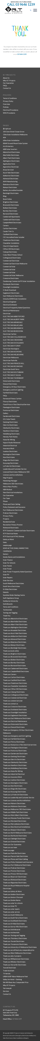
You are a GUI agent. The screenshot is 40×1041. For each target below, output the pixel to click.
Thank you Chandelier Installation (15, 686)
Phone (5, 501)
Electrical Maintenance (11, 311)
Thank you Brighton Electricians (14, 654)
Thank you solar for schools (13, 903)
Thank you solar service (11, 912)
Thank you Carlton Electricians (14, 677)
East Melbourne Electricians (13, 296)
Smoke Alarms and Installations (14, 557)
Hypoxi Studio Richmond (11, 443)
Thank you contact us (10, 704)
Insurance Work (8, 448)
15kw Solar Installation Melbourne (15, 134)
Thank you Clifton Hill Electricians (15, 689)
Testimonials (7, 610)
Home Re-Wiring (9, 440)
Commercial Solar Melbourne (13, 275)
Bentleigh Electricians (11, 193)
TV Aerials (6, 974)
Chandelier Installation (11, 243)
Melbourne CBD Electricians (13, 484)
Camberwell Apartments (11, 217)
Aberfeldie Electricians (11, 155)
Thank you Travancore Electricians (15, 944)
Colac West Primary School (12, 255)
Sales (5, 542)
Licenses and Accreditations (13, 475)
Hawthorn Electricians (11, 431)
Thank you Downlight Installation (15, 712)
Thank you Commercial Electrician (15, 698)
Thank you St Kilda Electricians (14, 924)
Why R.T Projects (9, 80)
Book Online (7, 199)
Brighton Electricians (10, 202)
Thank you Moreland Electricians (14, 821)
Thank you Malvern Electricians (14, 803)
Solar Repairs (7, 577)
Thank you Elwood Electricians (14, 727)
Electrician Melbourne (11, 357)
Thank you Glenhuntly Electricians (15, 762)
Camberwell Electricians (11, 220)
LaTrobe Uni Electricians (11, 466)
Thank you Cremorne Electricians (14, 707)
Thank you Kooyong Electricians (14, 792)
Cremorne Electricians (11, 278)
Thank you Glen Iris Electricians (14, 759)
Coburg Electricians (10, 252)
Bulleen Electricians (10, 208)
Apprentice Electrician (11, 167)
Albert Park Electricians (11, 158)
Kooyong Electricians (10, 463)
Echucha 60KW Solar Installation (14, 299)
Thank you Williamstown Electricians (16, 959)
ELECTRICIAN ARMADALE (13, 322)
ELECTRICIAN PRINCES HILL (13, 363)
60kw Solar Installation (11, 140)
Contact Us (7, 88)
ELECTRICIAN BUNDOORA (13, 331)
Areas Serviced (8, 170)
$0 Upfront (7, 129)
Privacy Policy (8, 101)
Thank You (6, 616)
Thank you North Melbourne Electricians (17, 833)
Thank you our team (10, 847)
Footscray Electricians (11, 410)
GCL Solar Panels (9, 419)
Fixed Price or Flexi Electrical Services (16, 404)
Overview (6, 104)
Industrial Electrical (10, 445)
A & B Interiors (8, 146)
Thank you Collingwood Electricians (15, 695)
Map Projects (8, 478)
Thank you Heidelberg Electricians (15, 768)
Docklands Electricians (11, 284)
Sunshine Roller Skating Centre (14, 595)
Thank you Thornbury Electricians (15, 938)
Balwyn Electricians (10, 187)
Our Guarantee (8, 83)
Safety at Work (8, 539)
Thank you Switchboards (11, 930)
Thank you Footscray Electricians (15, 751)
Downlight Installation (11, 287)
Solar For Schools (9, 563)
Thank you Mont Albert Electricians (15, 815)
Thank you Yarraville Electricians (14, 965)
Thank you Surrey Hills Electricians (15, 927)
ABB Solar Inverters (10, 149)
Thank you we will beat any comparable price (18, 950)
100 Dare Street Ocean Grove (13, 132)
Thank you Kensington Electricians (15, 783)
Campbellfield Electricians (12, 222)
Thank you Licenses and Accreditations (16, 800)
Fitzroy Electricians (10, 401)
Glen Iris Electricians (10, 425)
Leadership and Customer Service (14, 469)
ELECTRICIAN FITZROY (11, 346)
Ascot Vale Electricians (11, 173)
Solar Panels (7, 566)
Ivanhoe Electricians (10, 451)
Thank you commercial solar (13, 701)
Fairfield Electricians (10, 393)
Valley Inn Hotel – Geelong (12, 979)
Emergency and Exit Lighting (13, 390)
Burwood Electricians (10, 214)
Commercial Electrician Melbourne (15, 264)
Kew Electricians (9, 457)
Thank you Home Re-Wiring (13, 771)
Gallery (5, 413)
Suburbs (6, 592)
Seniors (5, 554)
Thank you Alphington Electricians (15, 627)
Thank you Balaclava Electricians (14, 642)
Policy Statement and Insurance (14, 507)
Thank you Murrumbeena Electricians (16, 824)
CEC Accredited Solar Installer (13, 237)
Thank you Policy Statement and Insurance (18, 862)
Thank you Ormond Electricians (14, 841)
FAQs (5, 85)
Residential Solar (9, 522)
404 (4, 137)
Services (6, 991)
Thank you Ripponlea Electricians (14, 883)
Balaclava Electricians (11, 184)
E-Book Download (9, 290)
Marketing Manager (10, 481)
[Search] (29, 10)
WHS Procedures (9, 113)
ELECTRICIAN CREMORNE (13, 340)
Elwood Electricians (10, 384)
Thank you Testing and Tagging (14, 935)
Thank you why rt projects (12, 956)
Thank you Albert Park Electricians (15, 624)
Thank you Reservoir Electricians (14, 877)
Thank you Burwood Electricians (14, 665)
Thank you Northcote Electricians (15, 836)
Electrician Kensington (11, 349)
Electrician (7, 313)
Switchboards (8, 604)
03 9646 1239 (17, 1019)
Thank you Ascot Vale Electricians (15, 633)
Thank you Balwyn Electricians (14, 645)
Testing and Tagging (10, 613)
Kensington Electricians (11, 454)
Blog (4, 196)
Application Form (9, 164)
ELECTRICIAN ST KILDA (12, 375)
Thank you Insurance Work (12, 777)
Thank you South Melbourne (13, 915)
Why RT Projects (9, 985)
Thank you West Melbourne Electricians (17, 953)
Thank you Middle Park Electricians (15, 812)
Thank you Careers (9, 674)
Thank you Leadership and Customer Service (18, 797)
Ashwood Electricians (10, 178)
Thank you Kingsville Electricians (14, 789)
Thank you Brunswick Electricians (15, 657)
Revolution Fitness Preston (13, 525)
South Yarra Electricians (11, 586)
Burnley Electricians (10, 211)
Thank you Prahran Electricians (14, 868)
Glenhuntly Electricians (11, 428)
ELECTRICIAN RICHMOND (13, 366)
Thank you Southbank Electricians (15, 921)
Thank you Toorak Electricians (13, 941)
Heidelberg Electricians (11, 434)
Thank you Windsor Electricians (14, 962)
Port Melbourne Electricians (13, 510)
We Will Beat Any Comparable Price (15, 982)
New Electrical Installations (13, 492)
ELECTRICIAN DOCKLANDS (13, 343)
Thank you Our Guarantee (12, 844)
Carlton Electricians (10, 228)
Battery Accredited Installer (13, 190)
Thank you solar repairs (11, 909)
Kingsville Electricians (11, 460)
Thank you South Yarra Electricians (15, 918)
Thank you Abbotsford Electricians (15, 619)
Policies (6, 107)
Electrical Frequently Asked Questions (16, 308)
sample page (7, 545)
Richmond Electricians (11, 528)
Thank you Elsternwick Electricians (15, 724)
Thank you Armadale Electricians (14, 630)
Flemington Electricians (11, 407)
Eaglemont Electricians (11, 293)
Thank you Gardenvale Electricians (15, 753)
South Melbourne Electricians (13, 583)
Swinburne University (10, 601)
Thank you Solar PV (10, 906)
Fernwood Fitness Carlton (12, 399)
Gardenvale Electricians (11, 416)
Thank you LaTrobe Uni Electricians (15, 795)
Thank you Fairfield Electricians (14, 739)
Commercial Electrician (11, 261)
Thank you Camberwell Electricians (15, 668)
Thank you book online (11, 651)
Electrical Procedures (10, 110)
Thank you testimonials (11, 932)
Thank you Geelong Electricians (14, 756)
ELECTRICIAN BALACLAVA (13, 325)
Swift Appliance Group (11, 598)
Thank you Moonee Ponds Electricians (16, 818)
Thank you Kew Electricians (12, 786)
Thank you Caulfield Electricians (14, 680)
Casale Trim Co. (8, 231)
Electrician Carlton (9, 334)
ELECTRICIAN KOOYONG (12, 352)
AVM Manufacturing (10, 181)
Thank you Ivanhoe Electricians (14, 780)
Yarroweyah (7, 988)
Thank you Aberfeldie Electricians (15, 621)
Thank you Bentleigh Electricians (14, 648)
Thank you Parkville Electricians (14, 853)
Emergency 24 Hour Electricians (14, 387)
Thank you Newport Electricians (14, 830)
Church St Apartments (10, 246)
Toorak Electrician (9, 968)
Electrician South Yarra (11, 369)
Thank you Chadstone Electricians (15, 683)
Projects (6, 519)
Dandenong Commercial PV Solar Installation (19, 281)
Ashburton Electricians (11, 176)
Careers (6, 225)
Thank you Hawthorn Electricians (14, 765)
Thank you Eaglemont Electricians (15, 715)
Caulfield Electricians (10, 234)
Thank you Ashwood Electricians (14, 639)
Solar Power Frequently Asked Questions (17, 572)
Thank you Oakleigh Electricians (14, 839)
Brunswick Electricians (11, 205)
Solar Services (8, 580)
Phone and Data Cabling (11, 504)
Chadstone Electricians (11, 240)
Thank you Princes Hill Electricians (15, 874)
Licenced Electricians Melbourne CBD (16, 472)
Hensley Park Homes (10, 437)
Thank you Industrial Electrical (14, 774)
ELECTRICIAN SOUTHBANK (13, 372)
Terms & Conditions (10, 98)
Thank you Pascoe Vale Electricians (15, 856)
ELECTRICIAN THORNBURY (13, 378)
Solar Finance (8, 560)
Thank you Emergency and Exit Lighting (17, 736)
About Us (6, 78)
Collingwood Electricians (12, 258)
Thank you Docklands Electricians (15, 709)
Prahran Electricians (10, 513)
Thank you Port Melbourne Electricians (17, 865)
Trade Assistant (8, 971)
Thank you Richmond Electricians (14, 880)
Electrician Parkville (10, 360)
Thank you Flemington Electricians (15, 748)
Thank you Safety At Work (12, 891)
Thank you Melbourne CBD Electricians (17, 809)
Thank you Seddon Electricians (14, 894)
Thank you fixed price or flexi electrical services (19, 745)
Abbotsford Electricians (11, 152)
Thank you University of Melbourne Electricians (20, 947)
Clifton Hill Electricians (11, 249)
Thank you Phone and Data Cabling (15, 859)
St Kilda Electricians (10, 589)
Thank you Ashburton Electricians (15, 636)
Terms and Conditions (10, 607)
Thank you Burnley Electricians (14, 663)
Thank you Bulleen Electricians (14, 660)
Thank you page (8, 850)
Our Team (6, 498)
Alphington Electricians (11, 161)
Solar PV (6, 575)
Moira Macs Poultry (10, 487)
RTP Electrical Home (10, 533)
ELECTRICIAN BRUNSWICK (13, 328)
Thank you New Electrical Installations (16, 827)
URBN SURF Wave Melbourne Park (15, 976)
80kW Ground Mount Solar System (15, 143)
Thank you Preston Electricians (14, 871)
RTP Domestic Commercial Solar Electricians (19, 531)
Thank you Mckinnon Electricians (14, 806)
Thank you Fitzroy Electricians (14, 742)
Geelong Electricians (10, 422)
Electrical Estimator (10, 305)
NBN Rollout (7, 489)
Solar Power (7, 569)
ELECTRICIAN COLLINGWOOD (14, 337)
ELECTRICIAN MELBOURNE (13, 355)
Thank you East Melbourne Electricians (17, 718)
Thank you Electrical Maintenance (15, 721)
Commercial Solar (9, 267)
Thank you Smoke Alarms (11, 900)
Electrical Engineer (9, 302)
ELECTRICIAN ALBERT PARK (13, 319)
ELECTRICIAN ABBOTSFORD (14, 316)
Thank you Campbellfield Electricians (16, 671)
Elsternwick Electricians (11, 381)
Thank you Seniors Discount (13, 897)
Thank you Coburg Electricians (14, 692)
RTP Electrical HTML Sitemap (13, 536)
